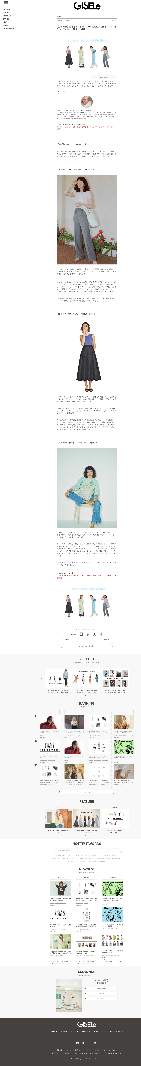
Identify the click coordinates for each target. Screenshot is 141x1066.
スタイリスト (59, 855)
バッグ (68, 861)
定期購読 (66, 1053)
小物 (113, 858)
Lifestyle (113, 878)
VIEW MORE (87, 792)
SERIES (5, 25)
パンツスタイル (81, 861)
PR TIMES (97, 1050)
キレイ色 (78, 629)
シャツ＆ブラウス (56, 858)
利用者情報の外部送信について (112, 1053)
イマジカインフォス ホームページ (81, 1053)
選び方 (94, 861)
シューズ (99, 858)
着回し (82, 855)
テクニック (69, 858)
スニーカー (87, 855)
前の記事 (60, 20)
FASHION (6, 10)
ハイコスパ (88, 861)
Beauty (86, 878)
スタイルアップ (112, 855)
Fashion (59, 16)
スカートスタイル (104, 855)
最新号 (76, 1050)
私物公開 (64, 858)
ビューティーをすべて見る (86, 962)
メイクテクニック (106, 858)
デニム (70, 855)
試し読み (101, 993)
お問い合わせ (56, 1053)
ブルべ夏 (95, 629)
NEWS (5, 22)
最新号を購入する (101, 988)
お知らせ (68, 1050)
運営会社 (59, 1050)
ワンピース (76, 858)
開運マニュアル (83, 858)
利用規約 (97, 1053)
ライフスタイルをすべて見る (113, 961)
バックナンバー (101, 998)
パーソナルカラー (87, 629)
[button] (85, 695)
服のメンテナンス (101, 861)
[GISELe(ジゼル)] (86, 1024)
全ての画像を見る (103, 77)
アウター (65, 855)
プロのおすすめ (91, 858)
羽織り (72, 861)
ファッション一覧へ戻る (87, 646)
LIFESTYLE (7, 16)
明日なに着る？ (94, 855)
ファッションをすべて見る (60, 962)
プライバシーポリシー (110, 1050)
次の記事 (67, 20)
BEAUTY (6, 13)
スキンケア (117, 858)
